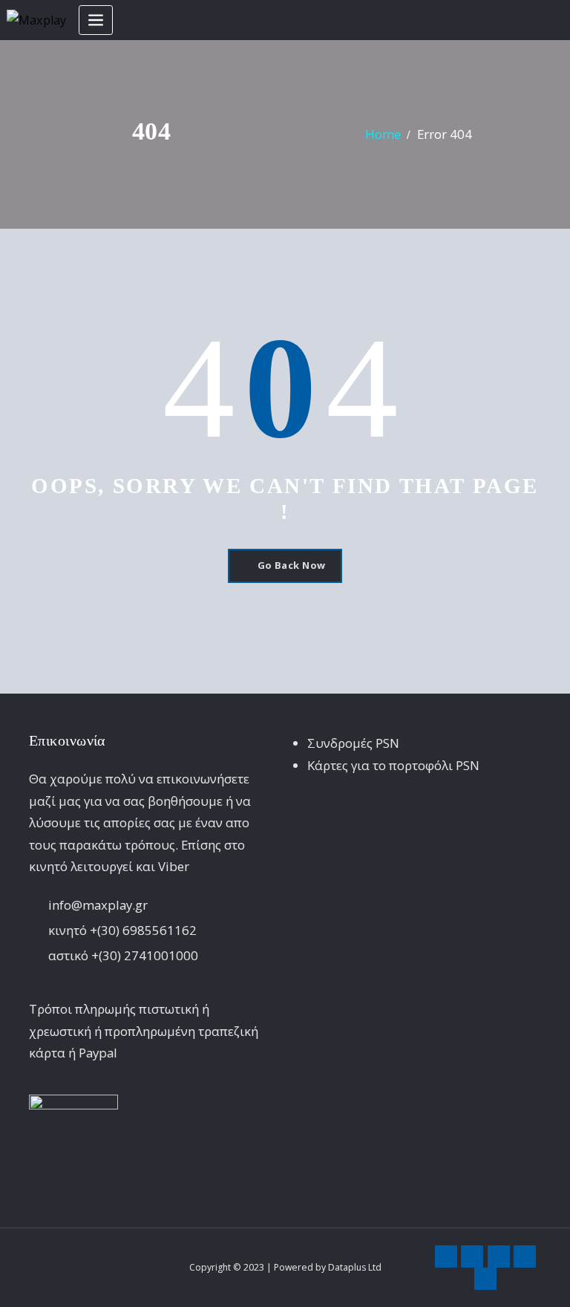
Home (383, 134)
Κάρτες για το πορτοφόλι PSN (393, 765)
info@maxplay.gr (98, 904)
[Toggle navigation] (96, 20)
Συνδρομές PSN (353, 743)
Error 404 (444, 134)
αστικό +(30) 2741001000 (123, 955)
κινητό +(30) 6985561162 (122, 930)
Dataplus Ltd (354, 1267)
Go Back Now (292, 565)
